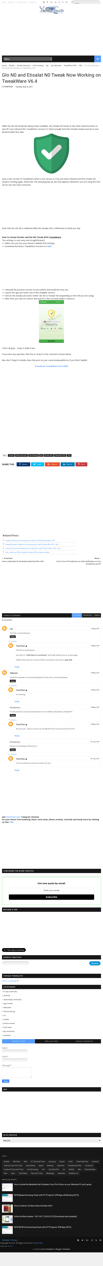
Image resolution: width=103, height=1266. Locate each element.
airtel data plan (82, 1161)
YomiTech (20, 646)
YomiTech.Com (13, 817)
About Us (11, 2)
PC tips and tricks (10, 991)
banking (50, 1165)
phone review (9, 1023)
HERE (49, 246)
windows (7, 1035)
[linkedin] (55, 2)
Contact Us (32, 2)
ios (4, 1015)
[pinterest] (66, 2)
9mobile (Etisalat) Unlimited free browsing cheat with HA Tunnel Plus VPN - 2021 (32, 544)
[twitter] (47, 2)
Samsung (52, 1161)
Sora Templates (48, 1249)
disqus (97, 615)
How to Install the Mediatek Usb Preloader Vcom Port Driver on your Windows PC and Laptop (52, 1184)
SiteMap (6, 1240)
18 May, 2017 (95, 646)
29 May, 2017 (95, 690)
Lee (11, 629)
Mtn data (16, 1161)
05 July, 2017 (95, 742)
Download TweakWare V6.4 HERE (51, 366)
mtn (79, 1169)
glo (47, 65)
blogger (77, 615)
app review (8, 1003)
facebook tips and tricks (13, 1169)
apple (41, 1165)
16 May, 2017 (95, 629)
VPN (80, 65)
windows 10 (73, 1173)
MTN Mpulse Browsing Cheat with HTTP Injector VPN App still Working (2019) (46, 1195)
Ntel (25, 1161)
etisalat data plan (23, 65)
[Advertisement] (51, 35)
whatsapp (50, 1173)
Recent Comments (84, 1041)
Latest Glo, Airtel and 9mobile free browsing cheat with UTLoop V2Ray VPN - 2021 (33, 548)
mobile (6, 1019)
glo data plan (56, 65)
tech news (7, 1027)
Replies (14, 641)
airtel (71, 1161)
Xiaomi (62, 1161)
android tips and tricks (12, 999)
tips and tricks (9, 1031)
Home (4, 2)
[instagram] (59, 2)
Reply (13, 637)
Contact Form (18, 1041)
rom (5, 1173)
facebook (87, 615)
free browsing (38, 65)
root (13, 1173)
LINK (11, 822)
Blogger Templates (63, 1249)
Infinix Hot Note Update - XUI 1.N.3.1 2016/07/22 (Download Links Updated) (45, 1216)
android (6, 995)
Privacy (14, 1240)
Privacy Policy (22, 2)
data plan (7, 1007)
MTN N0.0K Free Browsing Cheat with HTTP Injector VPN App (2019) (42, 1227)
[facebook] (44, 2)
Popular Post (51, 1041)
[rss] (63, 2)
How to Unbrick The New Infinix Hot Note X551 (33, 1206)
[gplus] (51, 2)
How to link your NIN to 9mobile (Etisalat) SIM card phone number (28, 552)
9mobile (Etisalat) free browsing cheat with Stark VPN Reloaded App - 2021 (30, 540)
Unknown (14, 673)
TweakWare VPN (70, 65)
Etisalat (11, 65)
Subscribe (51, 897)
